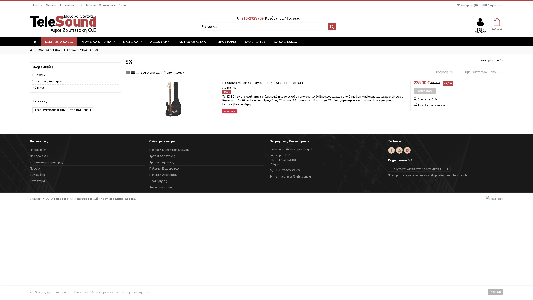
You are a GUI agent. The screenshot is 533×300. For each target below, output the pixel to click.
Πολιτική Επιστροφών (164, 168)
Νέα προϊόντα (39, 156)
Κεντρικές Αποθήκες (49, 81)
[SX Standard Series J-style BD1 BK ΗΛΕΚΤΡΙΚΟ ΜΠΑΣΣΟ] (173, 99)
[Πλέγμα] (128, 72)
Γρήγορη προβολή (427, 99)
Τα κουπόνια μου (160, 187)
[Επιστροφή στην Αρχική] (31, 50)
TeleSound (61, 198)
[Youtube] (399, 150)
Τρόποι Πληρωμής (161, 162)
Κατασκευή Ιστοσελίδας (86, 198)
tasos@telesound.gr (298, 176)
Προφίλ (37, 5)
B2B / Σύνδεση (480, 30)
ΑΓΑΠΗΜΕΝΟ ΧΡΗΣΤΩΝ (50, 110)
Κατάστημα (37, 181)
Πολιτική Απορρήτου (163, 174)
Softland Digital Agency (119, 198)
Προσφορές (38, 149)
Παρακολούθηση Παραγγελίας (169, 149)
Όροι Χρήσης (158, 181)
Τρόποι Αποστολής (162, 156)
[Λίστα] (133, 72)
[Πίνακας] (137, 72)
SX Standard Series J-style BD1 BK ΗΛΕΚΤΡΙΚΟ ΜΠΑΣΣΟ (264, 83)
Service (51, 5)
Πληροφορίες (43, 67)
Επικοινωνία (68, 5)
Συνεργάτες (38, 174)
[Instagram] (407, 150)
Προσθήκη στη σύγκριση (432, 105)
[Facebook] (391, 150)
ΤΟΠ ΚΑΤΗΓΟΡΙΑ (80, 110)
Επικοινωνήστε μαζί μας (46, 162)
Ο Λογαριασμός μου (162, 141)
